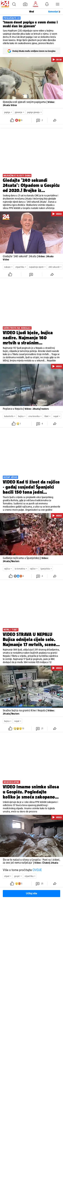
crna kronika (34, 416)
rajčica (7, 568)
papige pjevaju (33, 112)
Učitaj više (31, 893)
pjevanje (18, 112)
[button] (14, 4)
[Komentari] (31, 274)
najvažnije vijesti (36, 267)
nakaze (7, 267)
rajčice (33, 568)
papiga (7, 112)
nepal (55, 416)
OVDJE (37, 870)
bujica (20, 416)
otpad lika (19, 267)
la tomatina (20, 568)
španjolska (45, 568)
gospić (17, 876)
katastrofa (8, 416)
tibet (46, 416)
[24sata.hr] (4, 4)
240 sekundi (53, 267)
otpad (6, 876)
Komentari (54, 11)
